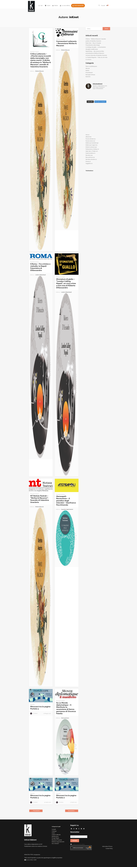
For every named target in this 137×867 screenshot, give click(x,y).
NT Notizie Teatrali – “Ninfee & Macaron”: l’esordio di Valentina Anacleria (39, 499)
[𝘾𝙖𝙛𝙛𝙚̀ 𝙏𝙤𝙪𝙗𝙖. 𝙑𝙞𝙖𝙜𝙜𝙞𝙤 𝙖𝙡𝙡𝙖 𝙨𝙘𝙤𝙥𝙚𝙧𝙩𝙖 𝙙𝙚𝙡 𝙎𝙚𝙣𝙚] (96, 93)
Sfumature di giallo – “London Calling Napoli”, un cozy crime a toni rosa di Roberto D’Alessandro (66, 283)
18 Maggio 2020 (47, 713)
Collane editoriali (56, 834)
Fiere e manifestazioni (91, 66)
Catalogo (54, 831)
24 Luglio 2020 (76, 537)
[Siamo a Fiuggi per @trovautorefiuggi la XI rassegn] (103, 93)
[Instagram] (74, 829)
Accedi (103, 5)
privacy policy (81, 844)
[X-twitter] (79, 829)
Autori (48, 5)
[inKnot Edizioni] (31, 5)
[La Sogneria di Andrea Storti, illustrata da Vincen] (103, 97)
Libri (41, 5)
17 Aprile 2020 (73, 802)
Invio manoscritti (78, 5)
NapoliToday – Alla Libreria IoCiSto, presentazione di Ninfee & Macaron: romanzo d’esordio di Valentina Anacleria (96, 53)
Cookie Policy (109, 848)
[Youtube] (76, 829)
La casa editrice (66, 5)
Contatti (54, 829)
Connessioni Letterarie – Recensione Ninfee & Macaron (66, 43)
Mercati (88, 68)
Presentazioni (89, 72)
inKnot (35, 713)
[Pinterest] (81, 829)
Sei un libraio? (55, 843)
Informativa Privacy (107, 846)
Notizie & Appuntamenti (58, 841)
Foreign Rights (55, 838)
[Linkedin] (84, 829)
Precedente (36, 810)
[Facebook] (71, 829)
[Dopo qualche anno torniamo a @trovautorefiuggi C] (96, 97)
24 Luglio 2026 (50, 160)
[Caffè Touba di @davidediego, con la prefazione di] (89, 97)
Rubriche (32, 704)
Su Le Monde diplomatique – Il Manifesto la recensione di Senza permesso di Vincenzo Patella (66, 708)
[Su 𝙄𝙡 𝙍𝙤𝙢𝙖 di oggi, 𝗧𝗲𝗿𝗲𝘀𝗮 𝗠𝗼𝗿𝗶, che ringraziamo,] (89, 93)
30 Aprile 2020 (47, 802)
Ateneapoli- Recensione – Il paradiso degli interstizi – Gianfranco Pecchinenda (66, 500)
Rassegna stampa (34, 51)
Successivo (71, 810)
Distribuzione (55, 836)
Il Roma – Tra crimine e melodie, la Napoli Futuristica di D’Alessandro (40, 267)
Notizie (56, 5)
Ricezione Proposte (57, 840)
